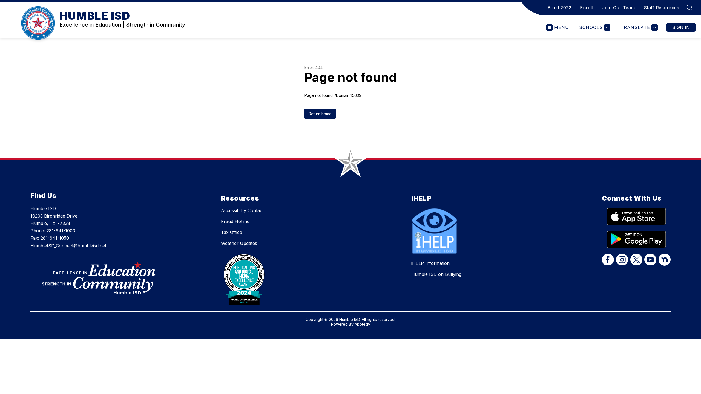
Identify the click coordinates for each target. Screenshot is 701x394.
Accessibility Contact (242, 210)
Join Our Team (618, 7)
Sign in (681, 27)
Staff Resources (661, 7)
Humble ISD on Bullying (436, 274)
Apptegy (362, 324)
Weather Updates (239, 243)
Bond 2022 (559, 7)
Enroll (586, 7)
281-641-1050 (55, 238)
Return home (320, 113)
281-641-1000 (61, 230)
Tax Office (231, 232)
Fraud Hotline (235, 221)
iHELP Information (430, 263)
